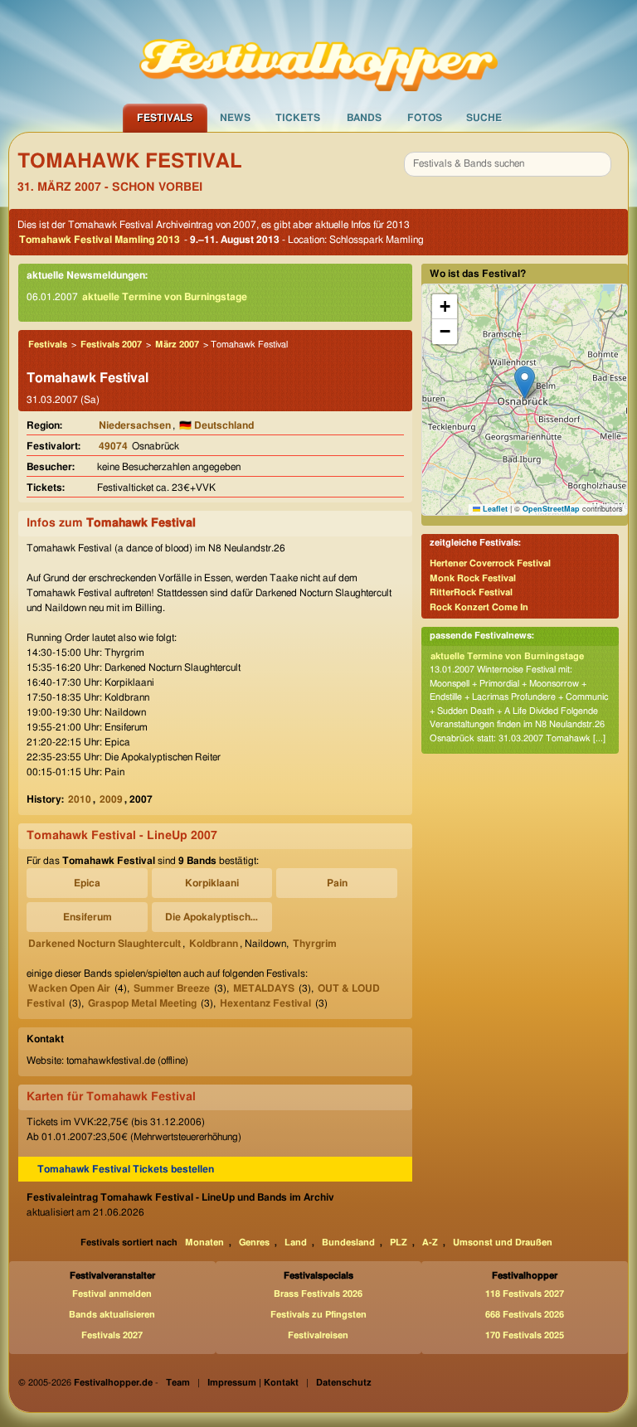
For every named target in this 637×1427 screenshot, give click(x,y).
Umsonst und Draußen (502, 1242)
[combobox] (507, 164)
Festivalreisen (318, 1335)
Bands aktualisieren (112, 1314)
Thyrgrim (315, 944)
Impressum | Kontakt (253, 1382)
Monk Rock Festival (473, 578)
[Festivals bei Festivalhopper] (318, 51)
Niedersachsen (135, 425)
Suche (484, 118)
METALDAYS (263, 988)
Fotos (424, 118)
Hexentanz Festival (265, 1003)
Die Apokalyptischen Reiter (215, 917)
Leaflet (494, 508)
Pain (337, 883)
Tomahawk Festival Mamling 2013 (99, 240)
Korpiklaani (212, 883)
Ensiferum (87, 917)
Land (295, 1242)
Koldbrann (213, 944)
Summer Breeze (172, 988)
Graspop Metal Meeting (142, 1003)
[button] (524, 383)
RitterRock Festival (471, 592)
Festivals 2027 (112, 1335)
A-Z (430, 1242)
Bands (364, 118)
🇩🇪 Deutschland (216, 425)
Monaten (204, 1242)
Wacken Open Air (69, 988)
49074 (113, 446)
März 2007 (177, 344)
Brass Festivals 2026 (318, 1293)
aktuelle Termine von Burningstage (164, 297)
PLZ (398, 1242)
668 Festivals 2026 (524, 1314)
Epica (87, 883)
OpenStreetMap (551, 508)
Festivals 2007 (111, 344)
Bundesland (348, 1242)
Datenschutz (344, 1382)
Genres (254, 1242)
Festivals (164, 118)
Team (178, 1382)
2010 (79, 799)
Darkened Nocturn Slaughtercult (104, 944)
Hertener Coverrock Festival (490, 563)
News (235, 118)
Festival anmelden (112, 1293)
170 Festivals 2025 (524, 1335)
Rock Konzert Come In (479, 607)
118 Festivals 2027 (524, 1293)
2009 (111, 799)
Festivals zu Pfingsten (318, 1314)
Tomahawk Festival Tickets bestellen (125, 1169)
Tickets (297, 118)
